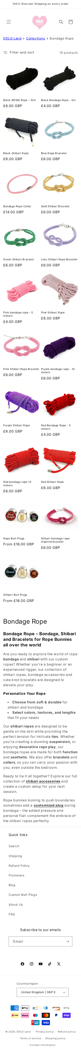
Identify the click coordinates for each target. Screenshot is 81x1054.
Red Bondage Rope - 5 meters (56, 427)
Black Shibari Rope (16, 153)
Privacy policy (45, 1031)
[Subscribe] (67, 941)
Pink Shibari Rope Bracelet (21, 369)
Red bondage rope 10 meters (17, 483)
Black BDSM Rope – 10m (19, 100)
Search (14, 846)
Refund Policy (19, 865)
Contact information (43, 1044)
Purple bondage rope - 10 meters (58, 370)
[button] (8, 22)
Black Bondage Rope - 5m (58, 100)
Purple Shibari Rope (16, 425)
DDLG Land (12, 38)
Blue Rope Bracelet (54, 153)
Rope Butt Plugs (13, 538)
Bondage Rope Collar (17, 206)
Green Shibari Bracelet (18, 259)
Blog (12, 885)
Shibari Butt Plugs (15, 594)
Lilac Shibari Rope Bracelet (59, 259)
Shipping (15, 856)
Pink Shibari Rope (53, 312)
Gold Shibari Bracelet (55, 206)
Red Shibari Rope (52, 481)
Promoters (16, 875)
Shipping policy (55, 1038)
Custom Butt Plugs (23, 894)
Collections (35, 38)
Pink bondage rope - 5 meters (18, 314)
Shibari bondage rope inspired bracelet (55, 540)
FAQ (12, 914)
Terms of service (30, 1038)
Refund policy (67, 1031)
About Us (16, 904)
